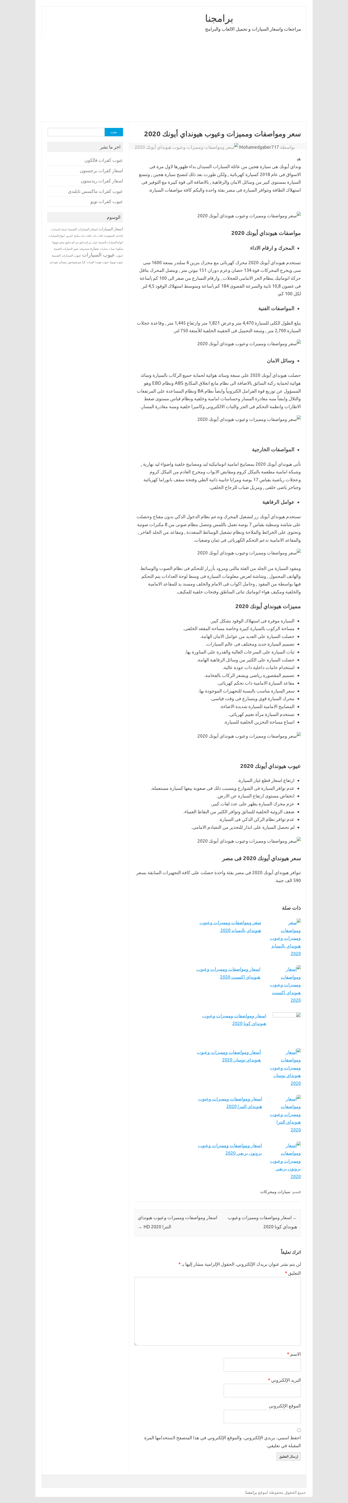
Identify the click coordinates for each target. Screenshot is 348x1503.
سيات (112, 248)
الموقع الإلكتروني (285, 1405)
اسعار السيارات (111, 229)
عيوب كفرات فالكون (104, 160)
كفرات (90, 262)
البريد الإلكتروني (284, 1379)
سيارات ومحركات (275, 1191)
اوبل (94, 242)
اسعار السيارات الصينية (83, 229)
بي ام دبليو (71, 242)
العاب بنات (97, 235)
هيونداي (54, 262)
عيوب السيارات (98, 255)
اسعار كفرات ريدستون (102, 180)
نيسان (63, 262)
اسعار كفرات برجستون (101, 170)
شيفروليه (84, 248)
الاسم (294, 1353)
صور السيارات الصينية (66, 248)
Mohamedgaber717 (259, 147)
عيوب (119, 255)
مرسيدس (74, 262)
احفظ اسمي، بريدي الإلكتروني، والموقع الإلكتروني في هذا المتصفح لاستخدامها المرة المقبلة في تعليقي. (222, 1441)
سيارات (104, 248)
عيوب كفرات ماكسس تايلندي (95, 191)
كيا (84, 262)
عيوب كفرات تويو (106, 201)
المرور (69, 235)
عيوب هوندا (102, 262)
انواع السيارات (56, 235)
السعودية (109, 235)
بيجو (62, 242)
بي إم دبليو (85, 242)
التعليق (293, 1272)
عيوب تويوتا (116, 262)
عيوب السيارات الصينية (66, 255)
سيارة (94, 248)
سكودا (119, 248)
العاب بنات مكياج (82, 235)
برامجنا (219, 18)
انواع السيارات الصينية (110, 242)
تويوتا (55, 242)
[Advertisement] (174, 79)
